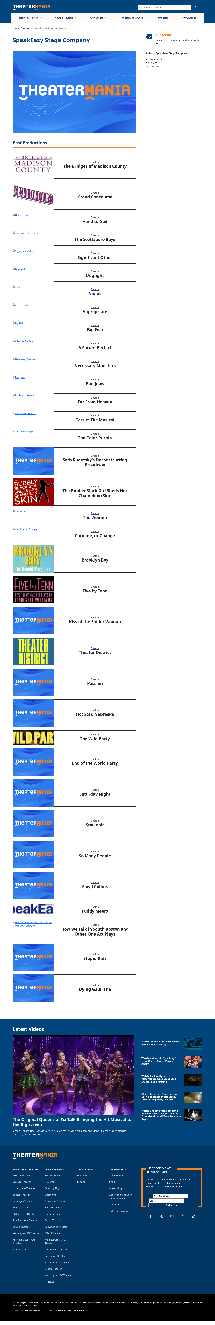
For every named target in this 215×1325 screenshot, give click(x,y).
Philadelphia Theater (24, 1214)
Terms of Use (83, 1310)
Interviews (50, 1194)
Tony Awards (188, 17)
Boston (95, 162)
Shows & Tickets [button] (28, 17)
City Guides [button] (97, 17)
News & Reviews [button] (64, 17)
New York (82, 1175)
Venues (27, 28)
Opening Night (53, 1188)
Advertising (115, 1188)
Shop (112, 1181)
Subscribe (171, 1205)
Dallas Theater (53, 1220)
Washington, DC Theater (26, 1233)
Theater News (52, 1175)
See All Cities (19, 1249)
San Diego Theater (55, 1256)
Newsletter (161, 17)
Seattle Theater (21, 1226)
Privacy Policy (68, 1310)
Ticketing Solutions (119, 1211)
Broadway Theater (23, 1175)
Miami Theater (21, 1207)
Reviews (49, 1181)
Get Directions (153, 66)
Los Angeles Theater (24, 1188)
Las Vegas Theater (23, 1201)
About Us (114, 1204)
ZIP (147, 1200)
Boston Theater (21, 1194)
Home (16, 28)
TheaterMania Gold (131, 17)
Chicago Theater (22, 1181)
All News (49, 1281)
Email (149, 1196)
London (81, 1181)
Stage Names (116, 1175)
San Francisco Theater (25, 1220)
